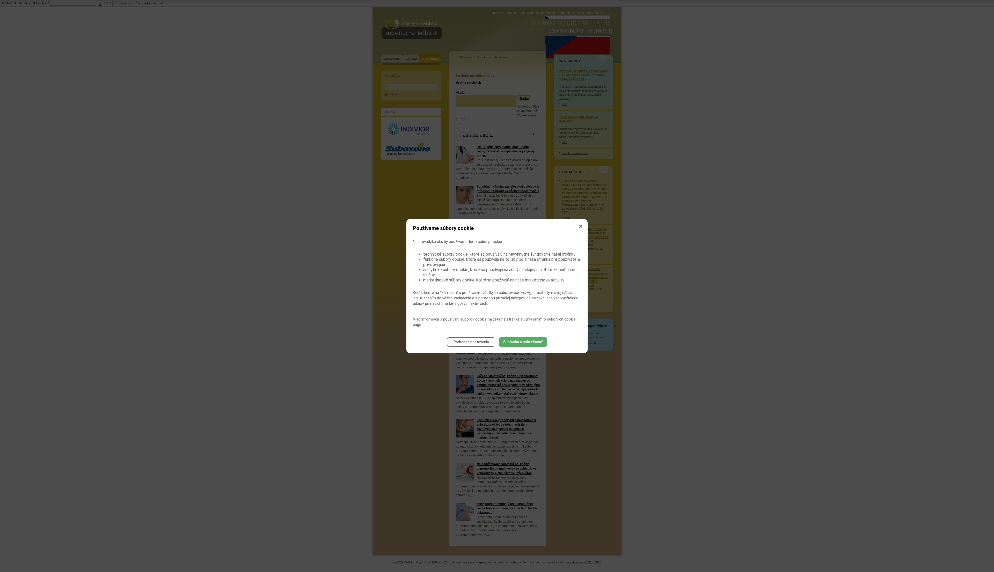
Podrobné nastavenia (471, 342)
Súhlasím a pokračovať (523, 342)
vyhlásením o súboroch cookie (550, 319)
